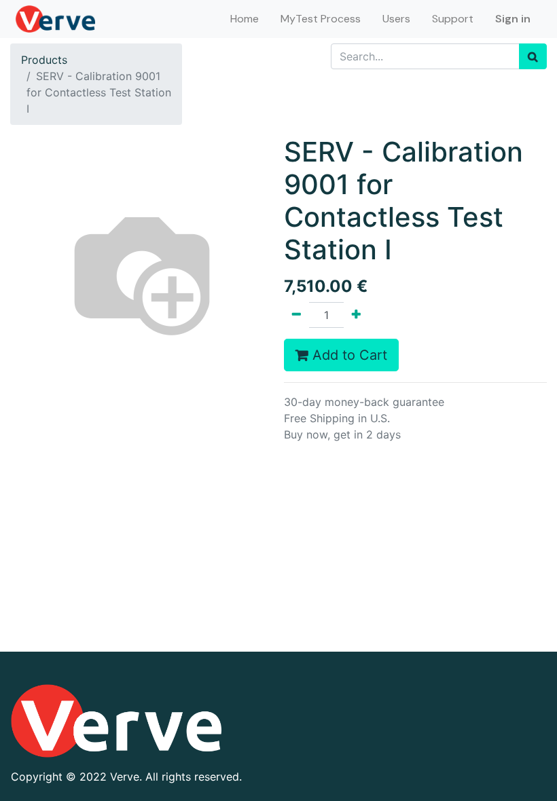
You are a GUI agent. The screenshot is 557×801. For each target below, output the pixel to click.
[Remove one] (296, 315)
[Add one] (356, 315)
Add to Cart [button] (347, 355)
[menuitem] (244, 19)
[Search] (533, 56)
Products (44, 60)
